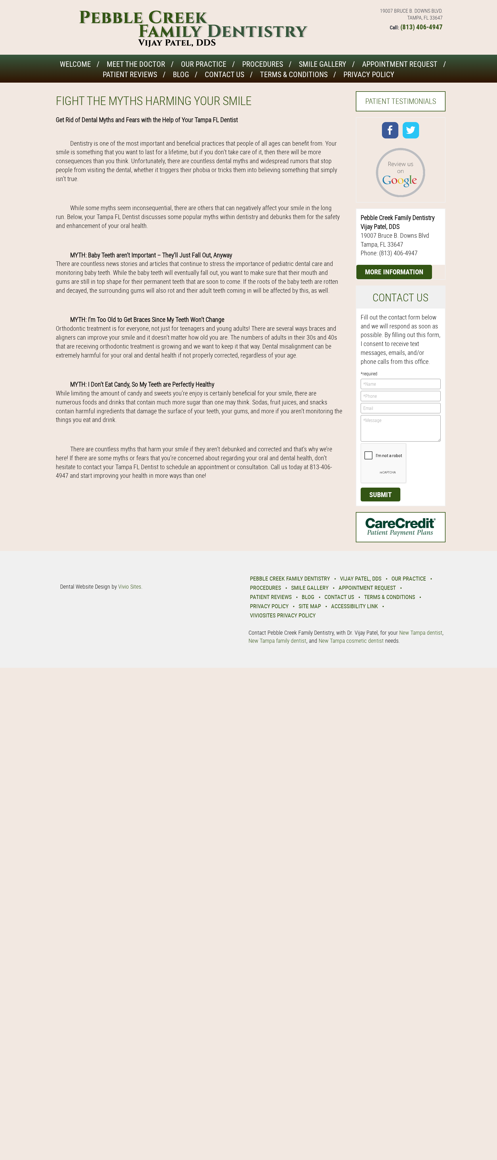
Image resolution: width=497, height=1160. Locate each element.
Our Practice (203, 64)
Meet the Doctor (136, 64)
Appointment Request (399, 64)
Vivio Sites (129, 586)
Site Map (310, 606)
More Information (394, 271)
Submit (380, 494)
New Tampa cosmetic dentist (351, 640)
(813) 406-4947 (421, 26)
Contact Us (224, 74)
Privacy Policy (368, 74)
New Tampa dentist (420, 632)
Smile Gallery (322, 64)
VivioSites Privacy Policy (283, 615)
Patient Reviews (130, 74)
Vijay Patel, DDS (360, 578)
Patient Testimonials (400, 101)
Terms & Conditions (294, 74)
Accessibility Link (354, 606)
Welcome (75, 64)
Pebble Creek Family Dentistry (290, 578)
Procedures (262, 64)
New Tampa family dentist (277, 640)
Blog (181, 74)
